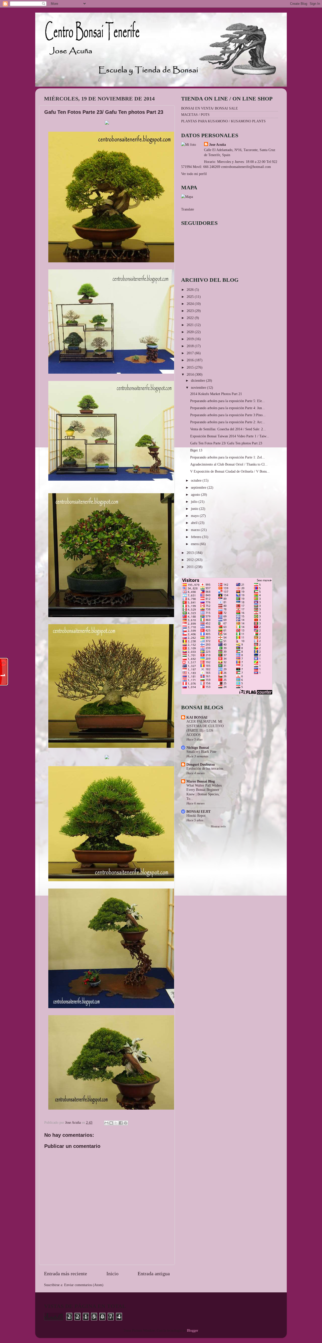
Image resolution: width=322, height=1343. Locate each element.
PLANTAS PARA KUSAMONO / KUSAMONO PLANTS (223, 121)
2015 (191, 367)
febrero (196, 537)
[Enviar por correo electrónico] (106, 1122)
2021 (191, 325)
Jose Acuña (217, 145)
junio (195, 509)
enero (195, 544)
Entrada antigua (154, 1273)
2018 (191, 346)
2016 (191, 360)
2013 (191, 553)
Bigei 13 (196, 450)
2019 (191, 339)
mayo (195, 516)
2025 (191, 297)
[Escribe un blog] (111, 1122)
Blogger (192, 1330)
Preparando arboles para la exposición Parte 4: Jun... (227, 408)
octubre (197, 480)
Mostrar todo (218, 826)
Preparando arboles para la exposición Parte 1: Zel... (227, 457)
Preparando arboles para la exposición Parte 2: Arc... (227, 422)
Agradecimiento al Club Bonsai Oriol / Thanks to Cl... (229, 464)
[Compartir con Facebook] (120, 1122)
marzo (196, 530)
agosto (196, 494)
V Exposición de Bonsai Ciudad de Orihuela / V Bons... (230, 471)
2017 (191, 353)
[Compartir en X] (115, 1122)
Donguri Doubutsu (200, 764)
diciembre (198, 380)
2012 (191, 560)
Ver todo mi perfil (194, 174)
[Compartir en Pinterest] (125, 1122)
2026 (191, 290)
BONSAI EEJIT (198, 811)
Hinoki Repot (196, 816)
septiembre (199, 487)
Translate (187, 209)
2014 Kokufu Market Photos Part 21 (216, 394)
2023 (191, 311)
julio (194, 502)
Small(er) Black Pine (201, 752)
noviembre (199, 387)
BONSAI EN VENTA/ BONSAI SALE (209, 108)
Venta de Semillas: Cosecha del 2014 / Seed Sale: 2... (228, 429)
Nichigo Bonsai (197, 748)
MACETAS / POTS (195, 115)
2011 (191, 567)
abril (194, 523)
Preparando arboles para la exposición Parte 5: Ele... (227, 401)
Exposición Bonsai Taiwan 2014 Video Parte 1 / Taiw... (229, 436)
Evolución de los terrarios (204, 768)
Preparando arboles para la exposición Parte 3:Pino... (228, 415)
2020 (191, 332)
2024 (191, 304)
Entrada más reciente (65, 1273)
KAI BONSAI (196, 717)
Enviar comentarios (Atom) (83, 1285)
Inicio (112, 1273)
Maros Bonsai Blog (200, 781)
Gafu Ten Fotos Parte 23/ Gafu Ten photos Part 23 (226, 443)
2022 (191, 318)
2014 (191, 374)
